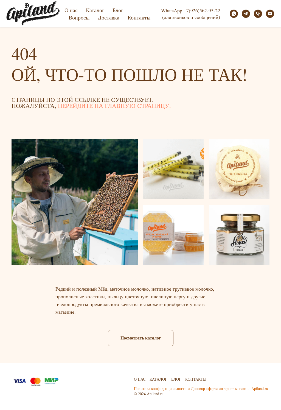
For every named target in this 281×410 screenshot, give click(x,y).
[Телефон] (258, 14)
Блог (118, 10)
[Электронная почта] (270, 14)
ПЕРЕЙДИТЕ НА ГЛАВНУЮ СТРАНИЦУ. (114, 105)
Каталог (95, 10)
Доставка (108, 17)
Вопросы (79, 17)
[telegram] (246, 14)
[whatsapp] (234, 14)
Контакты (139, 17)
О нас (71, 10)
